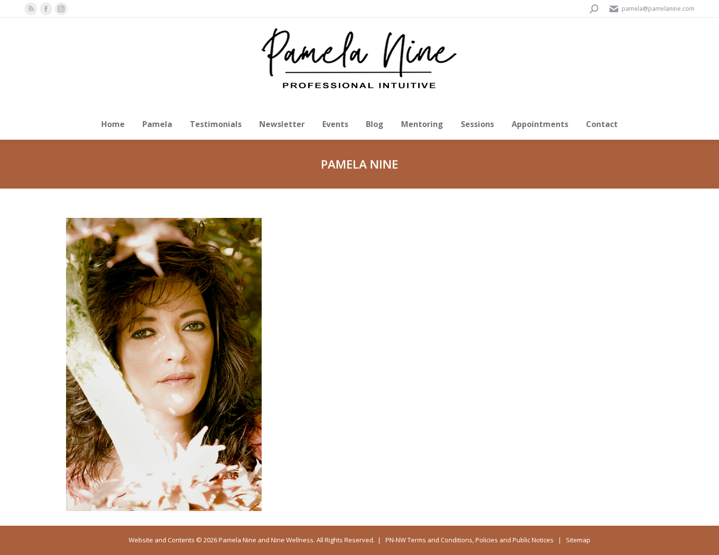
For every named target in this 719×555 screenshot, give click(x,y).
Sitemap (578, 539)
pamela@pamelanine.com (658, 8)
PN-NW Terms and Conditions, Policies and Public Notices (469, 539)
